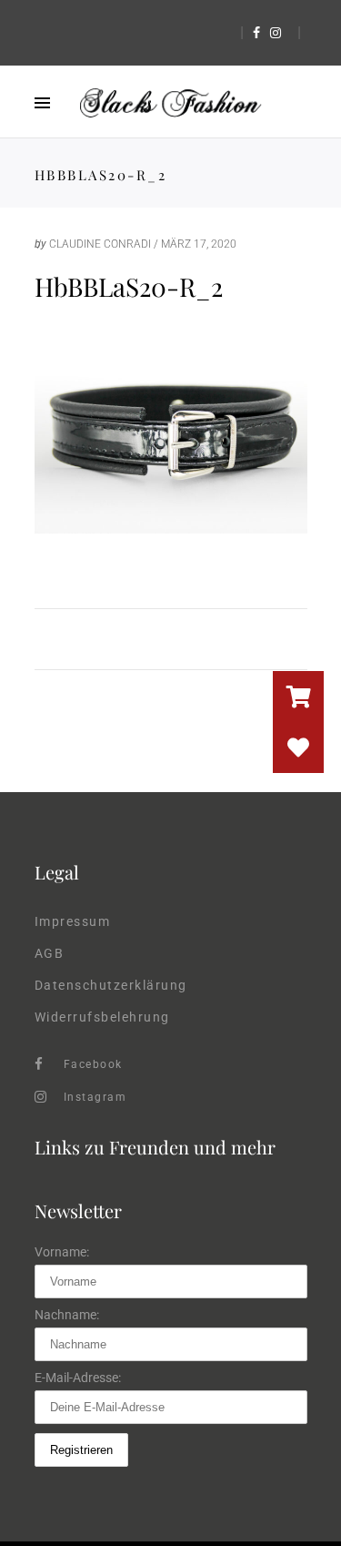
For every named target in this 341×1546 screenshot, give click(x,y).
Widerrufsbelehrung (102, 1017)
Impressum (73, 921)
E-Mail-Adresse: (78, 1377)
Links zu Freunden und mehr (155, 1146)
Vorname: (62, 1252)
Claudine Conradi (100, 244)
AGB (50, 953)
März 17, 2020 (198, 244)
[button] (298, 747)
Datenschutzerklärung (111, 985)
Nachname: (67, 1314)
